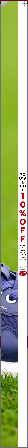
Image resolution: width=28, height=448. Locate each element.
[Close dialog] (24, 3)
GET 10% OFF (22, 273)
